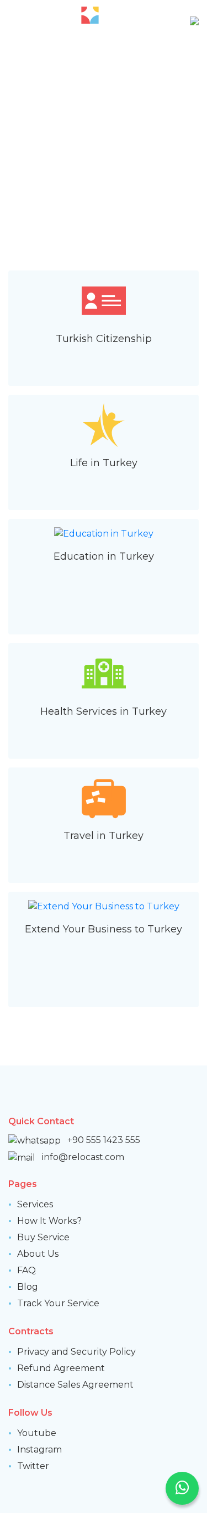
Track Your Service (58, 1303)
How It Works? (49, 1221)
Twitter (33, 1466)
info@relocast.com (83, 1157)
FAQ (26, 1270)
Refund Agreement (61, 1368)
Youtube (36, 1433)
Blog (27, 1287)
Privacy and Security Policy (76, 1351)
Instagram (39, 1449)
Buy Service (43, 1237)
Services (35, 1204)
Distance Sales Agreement (75, 1384)
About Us (38, 1254)
